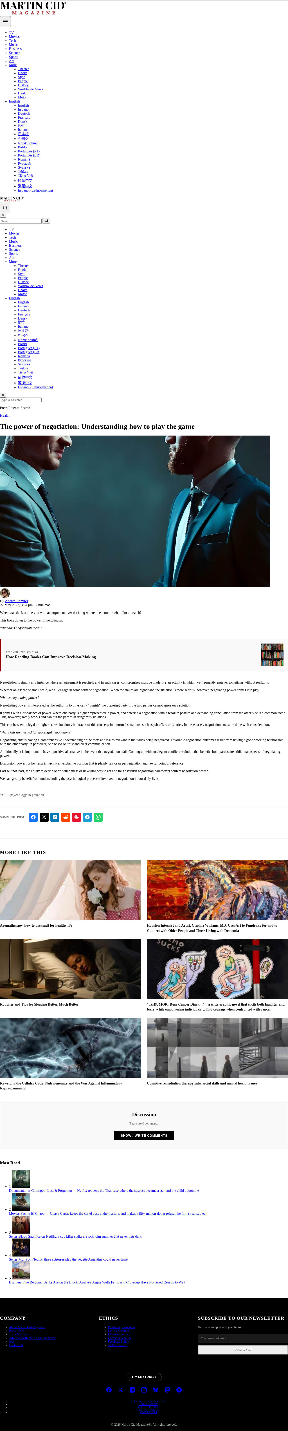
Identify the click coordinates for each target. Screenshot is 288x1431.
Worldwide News (30, 89)
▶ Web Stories (144, 1376)
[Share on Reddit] (65, 817)
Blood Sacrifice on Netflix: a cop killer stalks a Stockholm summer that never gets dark (80, 1236)
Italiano (23, 130)
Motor (22, 97)
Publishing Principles (121, 1327)
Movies (14, 36)
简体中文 (25, 181)
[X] (120, 1390)
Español (23, 109)
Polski (22, 147)
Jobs (11, 1341)
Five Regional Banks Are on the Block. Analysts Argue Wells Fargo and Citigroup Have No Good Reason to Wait (103, 1282)
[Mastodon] (167, 1390)
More (13, 65)
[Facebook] (109, 1390)
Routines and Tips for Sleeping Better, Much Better (39, 1004)
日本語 (23, 134)
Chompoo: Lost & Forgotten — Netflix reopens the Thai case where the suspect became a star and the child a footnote (115, 1190)
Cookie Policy (148, 1407)
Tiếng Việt (25, 175)
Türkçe (23, 171)
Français (24, 117)
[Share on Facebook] (33, 817)
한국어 (23, 139)
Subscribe (243, 1350)
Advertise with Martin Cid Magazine (32, 1338)
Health (22, 93)
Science (14, 53)
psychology (18, 795)
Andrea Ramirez (16, 601)
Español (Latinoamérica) (35, 190)
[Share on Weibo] (76, 817)
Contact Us (16, 1345)
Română (24, 159)
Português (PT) (29, 151)
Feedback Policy (118, 1341)
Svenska (24, 167)
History (23, 85)
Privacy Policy (149, 1409)
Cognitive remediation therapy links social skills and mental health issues (202, 1083)
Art (11, 61)
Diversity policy (118, 1334)
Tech (12, 40)
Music (13, 45)
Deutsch (24, 113)
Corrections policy (119, 1338)
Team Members (19, 1334)
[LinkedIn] (132, 1390)
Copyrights (148, 1412)
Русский (24, 163)
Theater (23, 69)
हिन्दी (21, 125)
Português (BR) (29, 155)
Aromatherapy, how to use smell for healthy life (36, 925)
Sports (13, 57)
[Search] (5, 208)
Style (21, 77)
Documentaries (19, 1190)
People (23, 81)
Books (22, 73)
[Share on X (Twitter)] (44, 817)
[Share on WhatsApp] (98, 817)
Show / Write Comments (144, 1135)
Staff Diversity (117, 1345)
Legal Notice (148, 1404)
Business (15, 49)
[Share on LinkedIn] (54, 817)
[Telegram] (179, 1390)
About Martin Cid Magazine (27, 1327)
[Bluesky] (155, 1390)
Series (13, 1236)
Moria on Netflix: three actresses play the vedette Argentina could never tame (73, 1259)
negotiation (36, 795)
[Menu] (5, 21)
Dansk (22, 121)
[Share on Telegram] (87, 817)
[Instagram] (144, 1390)
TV (11, 32)
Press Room (16, 1331)
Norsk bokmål (28, 143)
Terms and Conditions (148, 1401)
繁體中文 (25, 186)
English (14, 101)
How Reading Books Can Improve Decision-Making (51, 657)
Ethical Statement (119, 1331)
